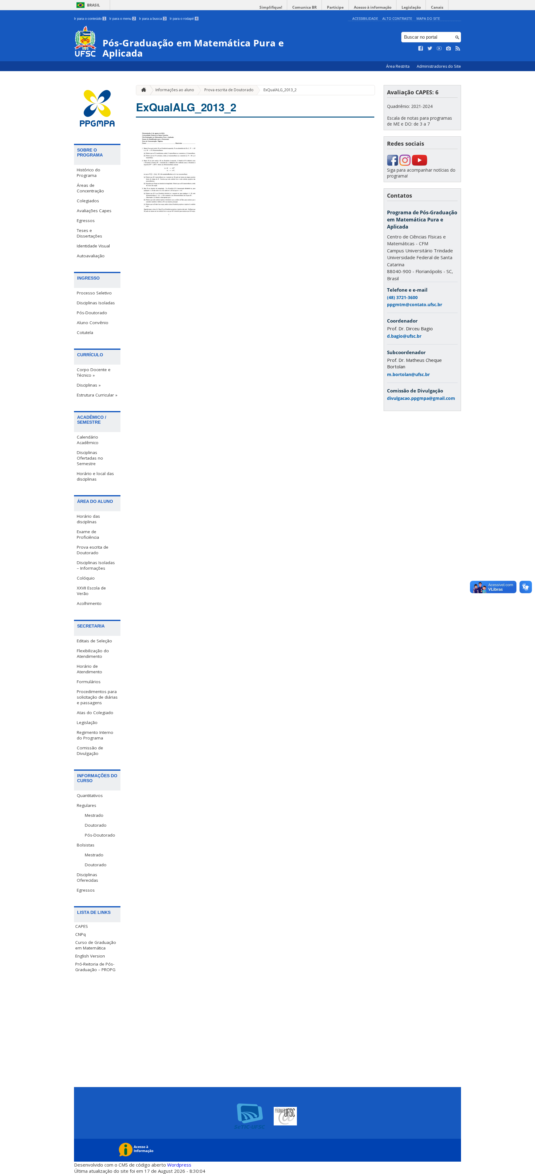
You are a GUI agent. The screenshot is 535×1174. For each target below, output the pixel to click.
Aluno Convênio (92, 322)
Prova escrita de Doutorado (92, 549)
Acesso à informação (372, 7)
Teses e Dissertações (89, 233)
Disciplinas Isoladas (96, 303)
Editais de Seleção (94, 641)
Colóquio (86, 578)
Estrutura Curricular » (97, 395)
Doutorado (96, 825)
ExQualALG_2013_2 (280, 89)
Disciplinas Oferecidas (87, 877)
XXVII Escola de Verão (91, 590)
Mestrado (94, 815)
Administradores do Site (439, 66)
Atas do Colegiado (95, 712)
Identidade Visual (93, 246)
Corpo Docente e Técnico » (94, 372)
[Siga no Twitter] (430, 48)
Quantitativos (90, 795)
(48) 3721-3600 (402, 297)
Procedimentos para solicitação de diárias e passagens (97, 697)
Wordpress (179, 1165)
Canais (437, 7)
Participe (335, 7)
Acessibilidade (365, 18)
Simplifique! (270, 7)
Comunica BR (304, 7)
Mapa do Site (428, 18)
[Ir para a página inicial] (142, 90)
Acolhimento (89, 603)
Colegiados (88, 201)
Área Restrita (398, 66)
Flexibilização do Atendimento (93, 653)
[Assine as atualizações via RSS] (457, 48)
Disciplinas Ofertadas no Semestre (90, 458)
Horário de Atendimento (89, 669)
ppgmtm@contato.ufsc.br (414, 304)
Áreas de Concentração (90, 188)
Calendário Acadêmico (87, 439)
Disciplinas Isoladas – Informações (96, 565)
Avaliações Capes (94, 210)
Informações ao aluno (174, 89)
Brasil (93, 5)
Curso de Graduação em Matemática (95, 945)
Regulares (86, 805)
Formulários (89, 681)
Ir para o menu (122, 18)
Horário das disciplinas (88, 519)
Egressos (86, 220)
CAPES (81, 926)
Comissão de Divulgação (90, 750)
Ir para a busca (152, 18)
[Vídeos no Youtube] (439, 48)
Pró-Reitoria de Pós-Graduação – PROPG (95, 966)
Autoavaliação (91, 256)
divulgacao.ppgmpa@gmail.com (421, 398)
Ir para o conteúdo (89, 18)
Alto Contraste (397, 18)
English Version (90, 956)
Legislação (411, 7)
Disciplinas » (89, 385)
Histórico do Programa (88, 172)
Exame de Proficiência (88, 534)
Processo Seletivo (94, 293)
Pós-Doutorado (92, 312)
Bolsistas (85, 845)
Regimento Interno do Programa (95, 735)
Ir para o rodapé (184, 18)
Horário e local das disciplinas (95, 476)
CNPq (80, 934)
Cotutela (85, 332)
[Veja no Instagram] (448, 48)
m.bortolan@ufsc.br (408, 374)
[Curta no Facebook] (420, 48)
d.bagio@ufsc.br (404, 336)
